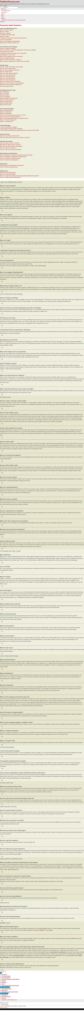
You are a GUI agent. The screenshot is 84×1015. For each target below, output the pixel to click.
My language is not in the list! (7, 54)
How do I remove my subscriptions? (9, 160)
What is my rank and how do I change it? (10, 59)
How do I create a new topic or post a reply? (11, 66)
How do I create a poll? (6, 71)
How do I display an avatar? (7, 58)
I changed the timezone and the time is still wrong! (13, 53)
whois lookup (32, 950)
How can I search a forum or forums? (9, 143)
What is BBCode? (4, 91)
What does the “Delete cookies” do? (9, 42)
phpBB (5, 345)
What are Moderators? (6, 112)
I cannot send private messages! (8, 127)
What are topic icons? (5, 104)
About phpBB (40, 930)
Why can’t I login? (4, 36)
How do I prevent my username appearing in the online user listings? (18, 50)
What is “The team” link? (6, 121)
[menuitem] (5, 10)
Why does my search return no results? (10, 144)
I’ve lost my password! (6, 39)
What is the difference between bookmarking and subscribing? (16, 155)
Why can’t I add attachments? (8, 78)
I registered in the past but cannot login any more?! (13, 38)
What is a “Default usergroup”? (8, 120)
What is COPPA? (4, 31)
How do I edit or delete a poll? (8, 75)
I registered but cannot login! (7, 34)
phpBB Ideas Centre (76, 938)
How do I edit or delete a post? (8, 68)
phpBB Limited (47, 928)
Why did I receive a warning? (7, 79)
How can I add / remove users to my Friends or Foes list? (15, 137)
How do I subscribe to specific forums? (10, 158)
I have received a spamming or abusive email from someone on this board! (19, 130)
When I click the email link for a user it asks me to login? (14, 61)
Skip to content (3, 5)
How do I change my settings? (8, 48)
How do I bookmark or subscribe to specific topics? (13, 156)
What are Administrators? (6, 110)
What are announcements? (7, 100)
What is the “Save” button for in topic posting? (12, 83)
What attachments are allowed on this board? (12, 165)
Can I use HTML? (4, 93)
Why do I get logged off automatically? (10, 41)
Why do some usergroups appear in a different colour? (14, 118)
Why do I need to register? (7, 30)
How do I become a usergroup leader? (10, 116)
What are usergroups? (6, 113)
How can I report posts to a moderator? (10, 81)
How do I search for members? (8, 148)
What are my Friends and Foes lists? (9, 136)
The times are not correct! (6, 51)
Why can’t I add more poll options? (9, 73)
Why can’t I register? (5, 33)
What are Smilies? (5, 95)
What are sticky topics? (6, 101)
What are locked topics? (6, 103)
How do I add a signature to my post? (10, 70)
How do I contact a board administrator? (10, 177)
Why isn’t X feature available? (8, 174)
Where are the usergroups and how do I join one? (13, 115)
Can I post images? (5, 96)
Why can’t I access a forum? (7, 76)
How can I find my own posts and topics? (10, 149)
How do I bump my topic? (6, 86)
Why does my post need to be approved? (11, 84)
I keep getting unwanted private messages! (11, 128)
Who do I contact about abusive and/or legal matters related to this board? (19, 175)
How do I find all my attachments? (9, 167)
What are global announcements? (9, 98)
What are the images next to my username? (11, 56)
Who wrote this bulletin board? (8, 172)
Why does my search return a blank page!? (11, 146)
